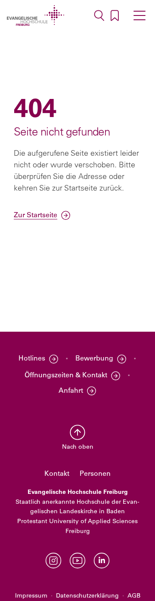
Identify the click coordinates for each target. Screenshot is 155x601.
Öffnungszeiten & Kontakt (66, 375)
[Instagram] (53, 560)
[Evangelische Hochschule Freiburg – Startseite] (35, 15)
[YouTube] (77, 560)
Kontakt (56, 474)
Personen (95, 474)
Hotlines (32, 358)
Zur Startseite (35, 215)
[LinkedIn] (101, 560)
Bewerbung (94, 358)
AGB (133, 596)
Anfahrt (71, 391)
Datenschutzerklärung (87, 596)
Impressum (31, 596)
